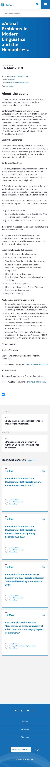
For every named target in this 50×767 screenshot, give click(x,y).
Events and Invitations (12, 13)
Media (25, 721)
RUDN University (18, 502)
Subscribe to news (20, 750)
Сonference (11, 80)
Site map (25, 737)
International (10, 86)
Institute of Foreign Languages (18, 83)
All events (32, 461)
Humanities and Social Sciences (18, 76)
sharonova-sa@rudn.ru (37, 364)
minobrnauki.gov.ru (24, 759)
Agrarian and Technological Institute (24, 646)
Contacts (25, 729)
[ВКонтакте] (3, 394)
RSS (35, 750)
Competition (15, 500)
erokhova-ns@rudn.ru (36, 382)
